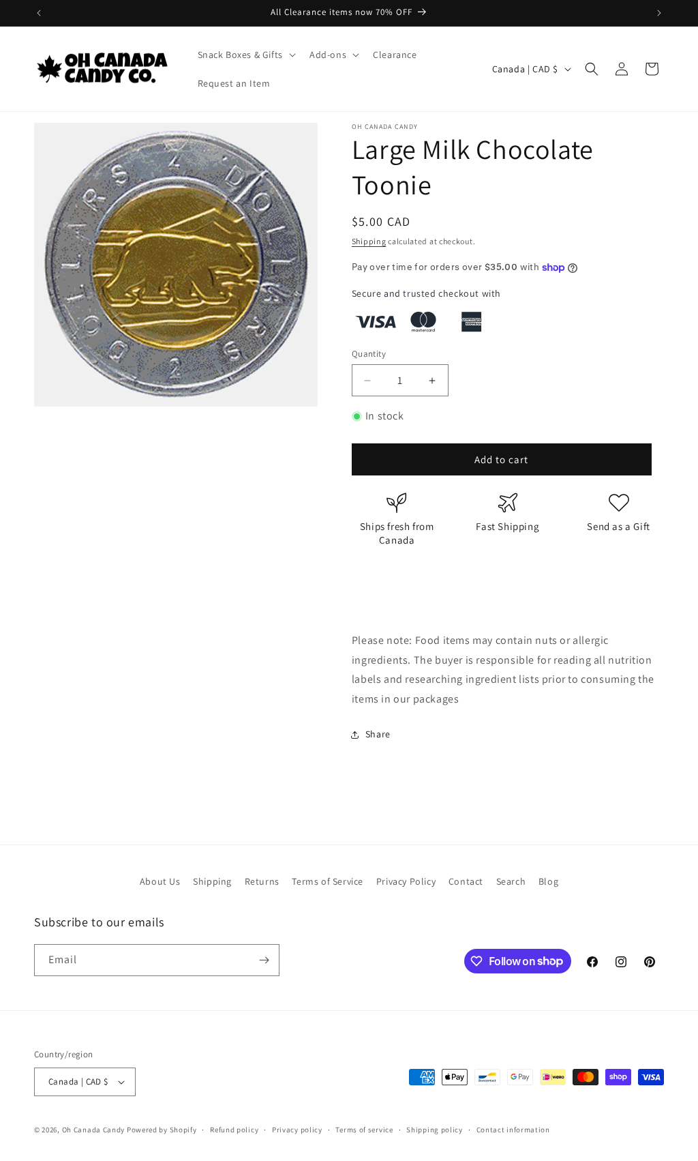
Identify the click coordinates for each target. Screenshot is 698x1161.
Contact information (513, 1129)
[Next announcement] (659, 13)
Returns (262, 881)
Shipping (369, 241)
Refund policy (234, 1129)
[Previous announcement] (39, 13)
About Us (160, 881)
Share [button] (378, 734)
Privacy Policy (406, 881)
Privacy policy (297, 1129)
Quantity (369, 353)
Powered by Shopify (162, 1129)
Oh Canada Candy (93, 1129)
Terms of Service (327, 881)
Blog (548, 881)
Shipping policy (434, 1129)
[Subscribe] (264, 960)
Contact (466, 881)
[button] (245, 54)
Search (511, 881)
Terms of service (364, 1129)
